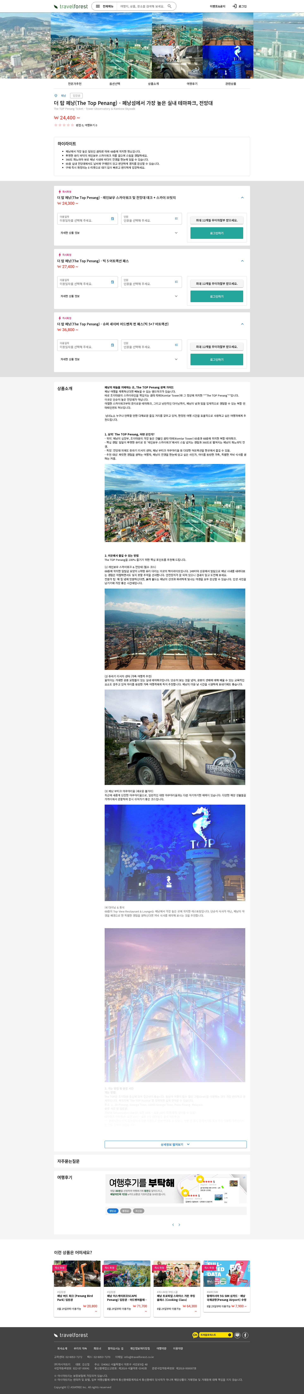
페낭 (63, 95)
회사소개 (62, 1348)
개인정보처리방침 (140, 1348)
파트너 (97, 1348)
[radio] (56, 125)
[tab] (74, 84)
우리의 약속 (80, 1348)
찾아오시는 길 (115, 1348)
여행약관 (161, 1348)
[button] (119, 233)
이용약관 (178, 1348)
